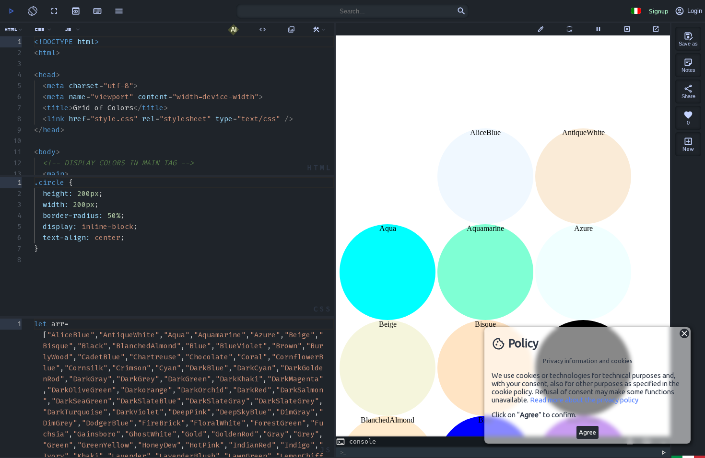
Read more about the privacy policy (584, 400)
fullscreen (54, 11)
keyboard (97, 11)
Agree (587, 432)
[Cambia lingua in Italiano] (636, 11)
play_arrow (11, 11)
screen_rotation (32, 11)
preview (76, 11)
